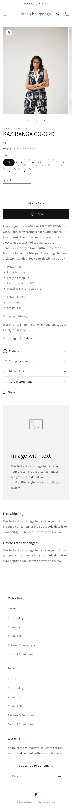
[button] (5, 13)
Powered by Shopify (46, 802)
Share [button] (11, 392)
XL (57, 162)
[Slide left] (27, 121)
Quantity (8, 180)
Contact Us (15, 636)
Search (12, 609)
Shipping (7, 148)
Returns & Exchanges (21, 645)
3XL (24, 171)
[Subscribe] (59, 776)
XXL (9, 171)
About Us (14, 627)
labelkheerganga (31, 802)
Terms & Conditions (20, 654)
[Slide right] (44, 121)
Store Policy (15, 618)
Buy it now (36, 214)
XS (8, 162)
